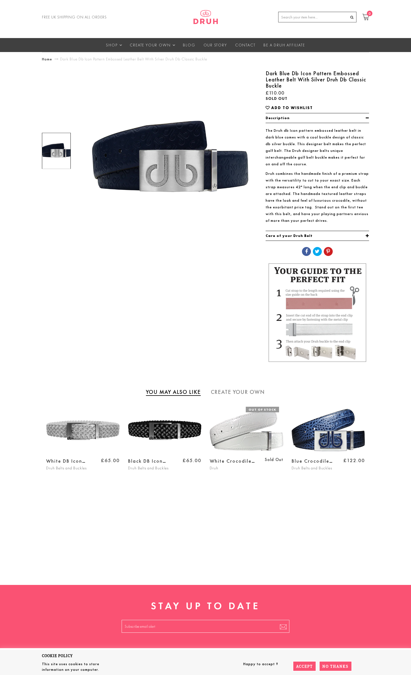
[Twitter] (317, 251)
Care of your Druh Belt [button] (289, 235)
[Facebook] (306, 251)
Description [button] (278, 118)
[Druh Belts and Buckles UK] (205, 15)
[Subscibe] (283, 626)
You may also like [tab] (173, 392)
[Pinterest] (328, 251)
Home (47, 59)
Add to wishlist (292, 107)
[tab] (317, 118)
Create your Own (238, 392)
